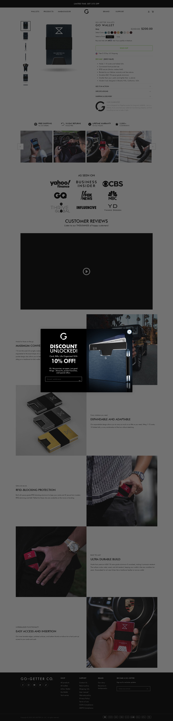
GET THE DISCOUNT (75, 382)
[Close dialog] (129, 332)
